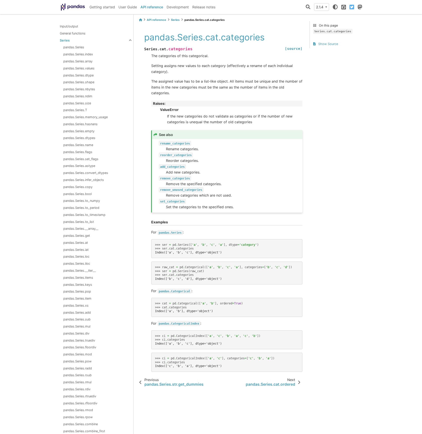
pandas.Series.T (75, 110)
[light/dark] (335, 7)
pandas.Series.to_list (78, 221)
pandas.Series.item (77, 298)
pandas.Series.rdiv (77, 389)
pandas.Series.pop (77, 291)
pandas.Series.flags (77, 152)
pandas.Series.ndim (77, 96)
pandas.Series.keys (77, 284)
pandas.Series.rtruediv (79, 396)
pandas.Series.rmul (77, 382)
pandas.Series (73, 47)
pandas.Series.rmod (78, 410)
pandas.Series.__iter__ (79, 270)
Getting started (102, 7)
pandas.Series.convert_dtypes (85, 173)
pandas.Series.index (78, 54)
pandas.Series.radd (77, 368)
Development (178, 7)
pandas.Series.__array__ (80, 228)
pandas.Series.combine (80, 424)
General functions (72, 33)
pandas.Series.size (77, 103)
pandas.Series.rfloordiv (80, 403)
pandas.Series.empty (79, 131)
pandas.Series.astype (79, 166)
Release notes (203, 7)
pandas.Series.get (76, 235)
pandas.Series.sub (77, 319)
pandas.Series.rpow (78, 417)
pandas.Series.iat (76, 249)
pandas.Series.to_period (81, 208)
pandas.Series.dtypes (79, 138)
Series (65, 40)
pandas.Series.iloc (76, 263)
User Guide (127, 7)
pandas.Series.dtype (78, 75)
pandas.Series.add (77, 312)
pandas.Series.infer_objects (83, 180)
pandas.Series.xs (76, 305)
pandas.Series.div (76, 333)
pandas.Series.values (79, 68)
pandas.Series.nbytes (79, 89)
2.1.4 (320, 7)
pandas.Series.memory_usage (85, 117)
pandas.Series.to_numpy (81, 201)
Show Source (327, 44)
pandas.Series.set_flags (80, 159)
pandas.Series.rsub (77, 375)
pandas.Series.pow (77, 361)
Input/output (69, 26)
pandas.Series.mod (77, 354)
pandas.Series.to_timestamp (84, 215)
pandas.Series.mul (76, 326)
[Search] (308, 7)
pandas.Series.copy (78, 187)
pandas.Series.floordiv (79, 347)
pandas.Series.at (75, 242)
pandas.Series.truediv (79, 340)
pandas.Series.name (78, 145)
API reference (151, 7)
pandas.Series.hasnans (80, 124)
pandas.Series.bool (77, 193)
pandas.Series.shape (78, 82)
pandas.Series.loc (76, 256)
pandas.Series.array (78, 61)
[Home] (140, 20)
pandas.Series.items (78, 277)
